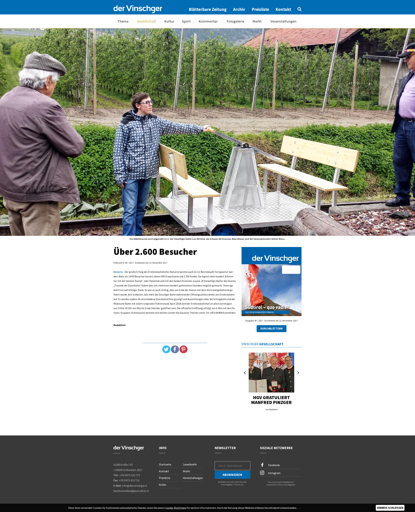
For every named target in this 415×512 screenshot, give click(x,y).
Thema (123, 21)
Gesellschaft (146, 21)
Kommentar (208, 21)
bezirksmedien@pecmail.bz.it (131, 491)
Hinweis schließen (390, 508)
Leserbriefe (190, 464)
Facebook (273, 465)
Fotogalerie (235, 21)
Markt (257, 21)
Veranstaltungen (283, 21)
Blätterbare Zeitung (208, 9)
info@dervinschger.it (134, 486)
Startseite (165, 464)
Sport (186, 21)
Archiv (239, 9)
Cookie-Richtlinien (175, 507)
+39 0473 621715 (129, 475)
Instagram (274, 473)
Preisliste (260, 9)
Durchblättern (272, 328)
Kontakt (283, 9)
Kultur (169, 21)
